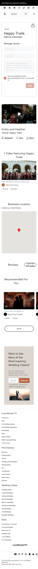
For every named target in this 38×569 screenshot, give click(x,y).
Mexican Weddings (7, 502)
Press (3, 433)
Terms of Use (6, 443)
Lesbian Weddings (7, 493)
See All (19, 329)
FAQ (3, 421)
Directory (4, 452)
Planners (4, 480)
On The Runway (6, 540)
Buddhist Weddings (8, 515)
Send (30, 85)
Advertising (5, 430)
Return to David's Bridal (14, 3)
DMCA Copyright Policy (9, 440)
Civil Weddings (6, 512)
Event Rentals (6, 474)
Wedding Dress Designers (10, 462)
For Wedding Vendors (8, 424)
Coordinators (6, 471)
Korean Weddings (7, 499)
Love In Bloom (6, 537)
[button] (19, 113)
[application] (19, 114)
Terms (11, 386)
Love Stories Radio (7, 527)
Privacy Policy (20, 386)
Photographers (6, 465)
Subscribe (24, 380)
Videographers (6, 455)
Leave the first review (30, 265)
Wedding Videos (7, 490)
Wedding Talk (6, 534)
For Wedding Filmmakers (9, 427)
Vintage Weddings (7, 496)
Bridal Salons (6, 477)
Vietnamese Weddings (9, 505)
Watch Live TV (6, 530)
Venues (4, 458)
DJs (3, 468)
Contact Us (5, 418)
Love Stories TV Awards (9, 524)
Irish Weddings (6, 509)
